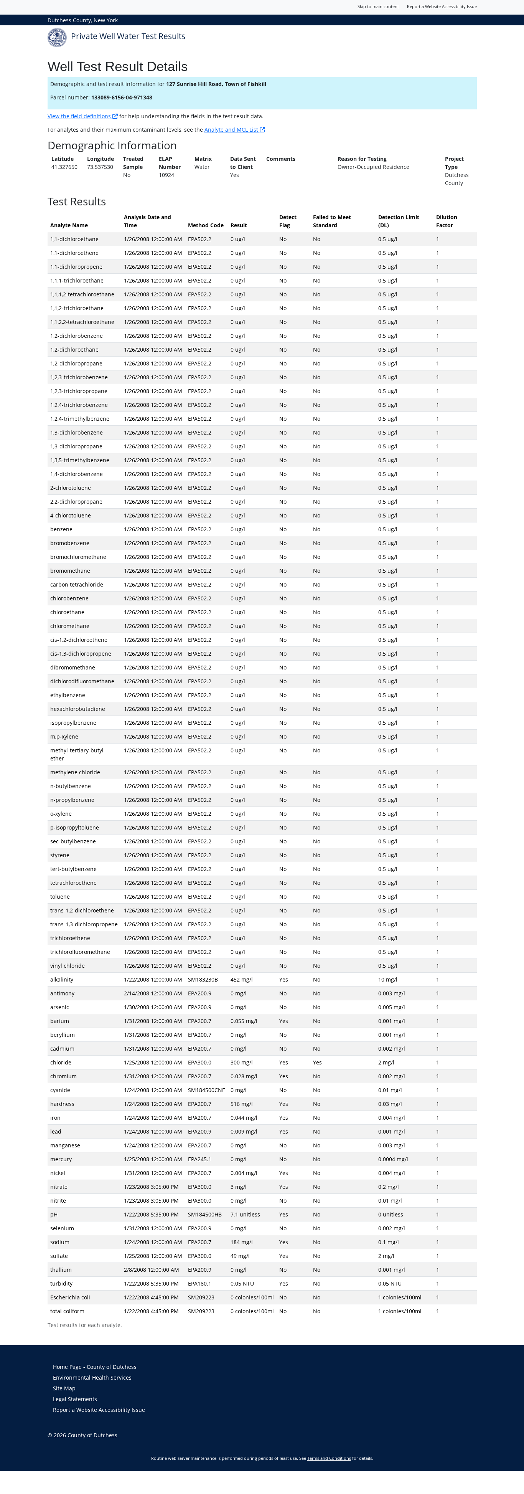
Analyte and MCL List (232, 129)
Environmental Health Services (92, 1377)
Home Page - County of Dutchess (95, 1366)
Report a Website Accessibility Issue (442, 6)
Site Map (64, 1388)
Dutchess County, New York (83, 20)
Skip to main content (378, 6)
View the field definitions (80, 116)
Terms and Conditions (329, 1458)
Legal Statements (75, 1399)
